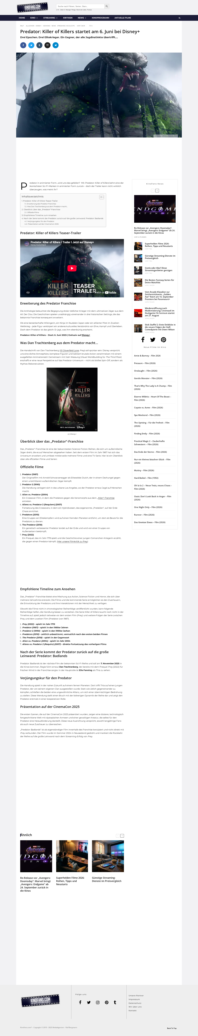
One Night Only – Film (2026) (148, 507)
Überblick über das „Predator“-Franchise (42, 209)
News (81, 18)
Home (22, 18)
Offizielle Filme (33, 212)
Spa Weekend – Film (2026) (147, 415)
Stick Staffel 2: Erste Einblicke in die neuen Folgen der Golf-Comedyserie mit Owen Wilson (160, 327)
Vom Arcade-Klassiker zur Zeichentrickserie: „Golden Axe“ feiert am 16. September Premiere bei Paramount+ (159, 295)
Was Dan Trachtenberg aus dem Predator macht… (47, 206)
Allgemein (30, 26)
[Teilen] (23, 45)
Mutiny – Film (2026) (144, 470)
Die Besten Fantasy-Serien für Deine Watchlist (159, 281)
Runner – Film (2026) (144, 514)
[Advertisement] (75, 160)
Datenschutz (135, 1003)
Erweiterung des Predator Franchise (41, 204)
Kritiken (67, 18)
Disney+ (39, 26)
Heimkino (46, 26)
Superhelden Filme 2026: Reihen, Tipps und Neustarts (70, 881)
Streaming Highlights (66, 26)
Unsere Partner (136, 995)
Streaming (49, 18)
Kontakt (133, 1010)
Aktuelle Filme (122, 18)
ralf (22, 26)
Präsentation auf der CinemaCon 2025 (43, 224)
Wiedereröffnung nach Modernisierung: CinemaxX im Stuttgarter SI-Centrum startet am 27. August (160, 312)
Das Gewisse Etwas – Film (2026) (149, 522)
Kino (32, 18)
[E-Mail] (47, 45)
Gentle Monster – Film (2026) (148, 378)
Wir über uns (135, 1007)
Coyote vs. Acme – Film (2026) (148, 407)
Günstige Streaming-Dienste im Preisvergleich (106, 879)
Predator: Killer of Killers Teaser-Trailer (40, 201)
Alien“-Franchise (106, 498)
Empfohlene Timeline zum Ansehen (40, 215)
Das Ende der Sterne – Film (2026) (150, 452)
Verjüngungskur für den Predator (40, 221)
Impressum (134, 999)
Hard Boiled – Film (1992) (146, 478)
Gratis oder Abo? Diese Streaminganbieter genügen (158, 269)
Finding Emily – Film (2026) (147, 433)
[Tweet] (31, 45)
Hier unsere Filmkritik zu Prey (72, 541)
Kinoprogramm (100, 18)
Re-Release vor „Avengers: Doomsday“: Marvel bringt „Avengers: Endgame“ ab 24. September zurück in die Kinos (35, 884)
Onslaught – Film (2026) (145, 370)
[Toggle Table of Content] (100, 197)
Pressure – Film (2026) (145, 363)
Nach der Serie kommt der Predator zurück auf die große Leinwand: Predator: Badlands (63, 218)
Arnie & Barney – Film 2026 (147, 355)
